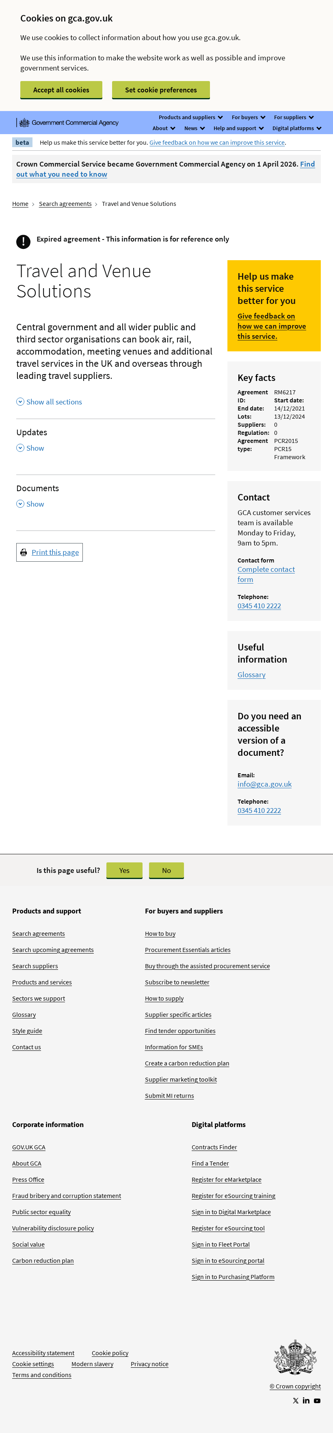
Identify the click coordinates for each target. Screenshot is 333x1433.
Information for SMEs (174, 1047)
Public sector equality (41, 1212)
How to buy (160, 933)
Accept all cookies (61, 89)
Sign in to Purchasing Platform (233, 1277)
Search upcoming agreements (53, 949)
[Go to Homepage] (295, 1359)
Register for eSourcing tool (228, 1228)
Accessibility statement (43, 1353)
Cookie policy (110, 1353)
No (166, 870)
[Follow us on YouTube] (317, 1400)
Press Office (28, 1179)
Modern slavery (92, 1364)
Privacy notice (150, 1364)
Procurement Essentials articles (188, 949)
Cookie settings (33, 1364)
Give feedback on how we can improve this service (217, 142)
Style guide (27, 1031)
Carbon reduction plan (43, 1260)
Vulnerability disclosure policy (53, 1228)
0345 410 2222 (259, 605)
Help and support (235, 128)
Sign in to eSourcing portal (228, 1260)
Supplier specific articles (178, 1014)
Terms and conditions (41, 1375)
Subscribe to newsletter (177, 982)
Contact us (26, 1047)
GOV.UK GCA (28, 1147)
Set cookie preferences (161, 89)
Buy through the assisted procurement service (207, 966)
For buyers (245, 117)
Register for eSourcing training (233, 1195)
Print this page (55, 552)
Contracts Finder (214, 1147)
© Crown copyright (295, 1386)
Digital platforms (293, 128)
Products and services (42, 982)
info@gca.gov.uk (265, 784)
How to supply (164, 998)
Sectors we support (38, 998)
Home (20, 203)
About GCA (26, 1163)
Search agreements (65, 203)
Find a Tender (210, 1163)
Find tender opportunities (180, 1031)
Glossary (252, 674)
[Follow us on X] (295, 1400)
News (191, 128)
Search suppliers (35, 966)
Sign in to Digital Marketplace (231, 1212)
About (161, 128)
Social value (28, 1244)
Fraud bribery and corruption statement (66, 1195)
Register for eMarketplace (227, 1179)
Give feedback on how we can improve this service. (272, 326)
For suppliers (290, 117)
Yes (124, 870)
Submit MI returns (169, 1095)
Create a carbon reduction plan (187, 1063)
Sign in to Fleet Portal (221, 1244)
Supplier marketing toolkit (181, 1079)
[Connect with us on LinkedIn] (306, 1400)
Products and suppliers (187, 117)
